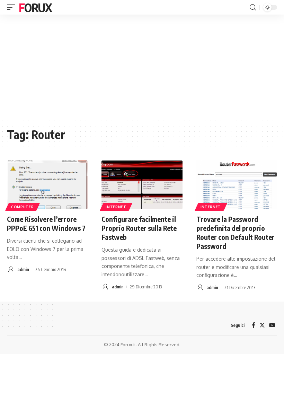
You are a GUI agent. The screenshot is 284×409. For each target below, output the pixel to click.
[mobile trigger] (13, 7)
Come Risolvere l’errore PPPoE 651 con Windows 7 (46, 223)
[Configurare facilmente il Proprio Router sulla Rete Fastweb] (141, 184)
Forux (35, 7)
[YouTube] (272, 325)
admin (23, 269)
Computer (22, 207)
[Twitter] (262, 325)
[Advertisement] (142, 66)
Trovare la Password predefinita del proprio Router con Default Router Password (235, 232)
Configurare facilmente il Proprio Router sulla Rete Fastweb (139, 228)
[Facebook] (253, 325)
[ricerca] (253, 7)
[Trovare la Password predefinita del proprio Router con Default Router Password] (236, 184)
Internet (116, 207)
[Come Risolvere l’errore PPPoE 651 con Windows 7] (47, 184)
